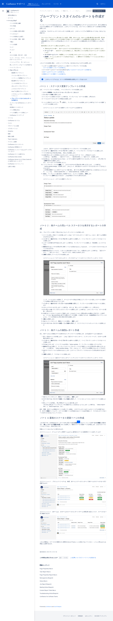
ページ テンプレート (15, 67)
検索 (97, 3)
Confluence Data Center (15, 156)
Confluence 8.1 (15, 10)
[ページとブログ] (72, 11)
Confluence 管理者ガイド (15, 147)
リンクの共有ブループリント (19, 83)
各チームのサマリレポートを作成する (53, 72)
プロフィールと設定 (13, 126)
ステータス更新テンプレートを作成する (54, 67)
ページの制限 (13, 44)
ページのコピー (14, 34)
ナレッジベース (46, 4)
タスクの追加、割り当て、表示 (18, 55)
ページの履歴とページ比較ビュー (19, 112)
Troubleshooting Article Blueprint (49, 593)
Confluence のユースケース (15, 144)
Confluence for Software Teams (49, 596)
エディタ (12, 28)
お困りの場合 (11, 166)
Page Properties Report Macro (48, 575)
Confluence (48, 606)
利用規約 (80, 616)
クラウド (89, 11)
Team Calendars (12, 139)
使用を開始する (12, 15)
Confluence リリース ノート (16, 164)
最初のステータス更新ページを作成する (54, 74)
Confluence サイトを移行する (16, 154)
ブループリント (14, 70)
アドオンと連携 (12, 141)
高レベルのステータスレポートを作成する (79, 69)
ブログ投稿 (13, 26)
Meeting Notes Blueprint (46, 587)
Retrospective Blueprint (46, 578)
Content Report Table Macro (48, 590)
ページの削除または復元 (16, 36)
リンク (11, 47)
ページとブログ (12, 20)
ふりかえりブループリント (18, 88)
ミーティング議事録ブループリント (21, 78)
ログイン (103, 4)
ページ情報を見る (15, 110)
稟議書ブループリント (17, 72)
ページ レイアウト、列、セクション (20, 62)
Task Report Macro (45, 571)
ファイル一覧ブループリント (19, 75)
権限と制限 (11, 136)
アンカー (12, 49)
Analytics (10, 131)
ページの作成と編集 (15, 23)
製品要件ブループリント (18, 80)
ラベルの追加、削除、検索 (17, 39)
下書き (11, 42)
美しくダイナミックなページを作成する (21, 65)
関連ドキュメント (33, 4)
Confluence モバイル (14, 120)
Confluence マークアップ (17, 115)
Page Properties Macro (46, 568)
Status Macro (43, 581)
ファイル (10, 118)
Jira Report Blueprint (45, 584)
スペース (10, 18)
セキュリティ (88, 616)
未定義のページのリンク (16, 107)
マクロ (10, 123)
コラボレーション (13, 128)
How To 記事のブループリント (19, 91)
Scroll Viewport (57, 606)
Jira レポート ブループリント (19, 86)
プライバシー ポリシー (69, 616)
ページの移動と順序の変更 (17, 31)
